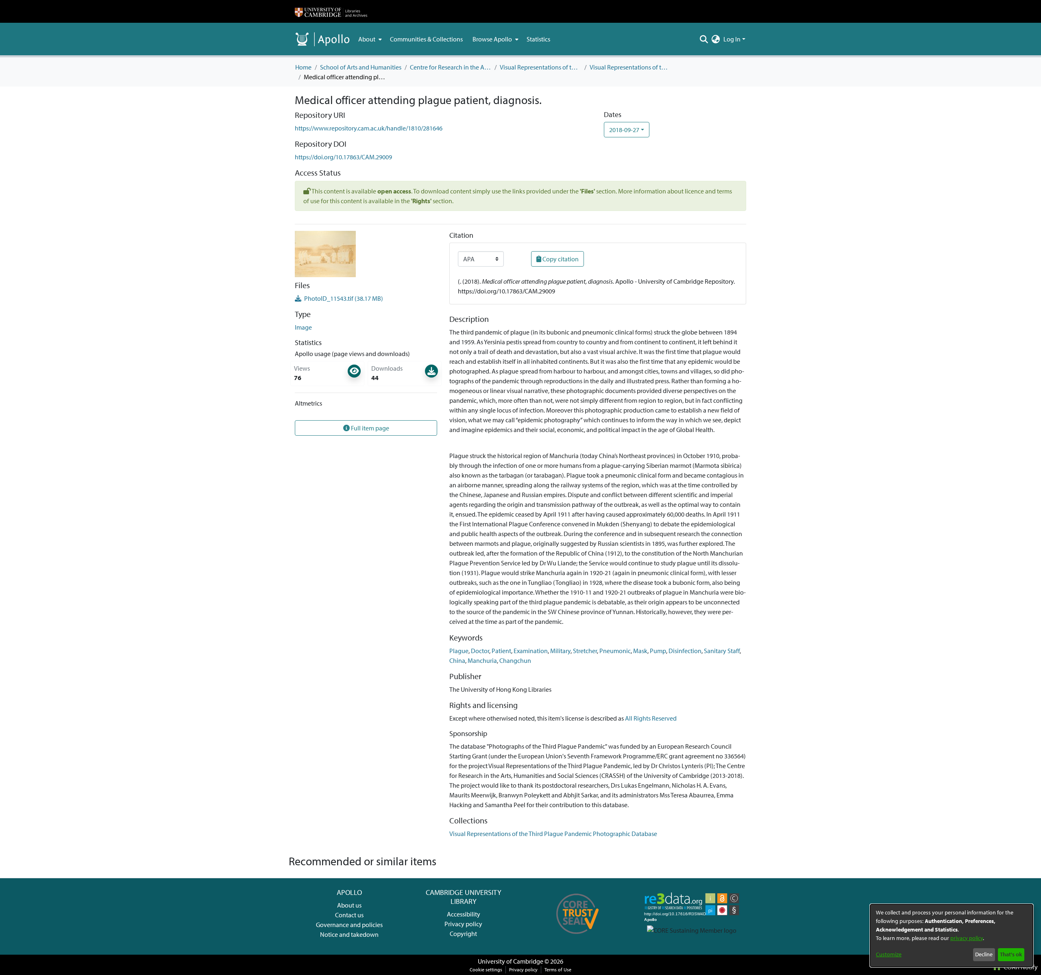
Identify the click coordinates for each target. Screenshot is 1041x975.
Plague (458, 651)
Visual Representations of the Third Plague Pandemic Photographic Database (630, 67)
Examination (531, 651)
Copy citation (560, 259)
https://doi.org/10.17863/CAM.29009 (343, 157)
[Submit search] (704, 39)
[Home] (331, 11)
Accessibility (463, 914)
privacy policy (966, 938)
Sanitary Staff (722, 651)
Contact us (349, 915)
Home (303, 67)
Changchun (515, 660)
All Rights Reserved (651, 718)
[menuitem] (369, 39)
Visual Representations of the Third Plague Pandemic (540, 67)
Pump (658, 651)
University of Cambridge (510, 961)
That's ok (1011, 954)
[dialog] (951, 935)
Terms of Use (557, 969)
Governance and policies (349, 925)
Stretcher (585, 651)
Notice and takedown (349, 934)
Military (560, 651)
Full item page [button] (369, 428)
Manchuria (482, 660)
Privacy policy (463, 924)
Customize (889, 954)
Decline (984, 954)
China (457, 660)
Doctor (480, 651)
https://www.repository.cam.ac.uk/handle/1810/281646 (368, 128)
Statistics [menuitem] (538, 39)
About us (349, 905)
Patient (501, 651)
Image (303, 327)
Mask (640, 651)
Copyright (463, 933)
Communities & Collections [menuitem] (426, 39)
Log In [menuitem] (731, 39)
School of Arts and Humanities (360, 67)
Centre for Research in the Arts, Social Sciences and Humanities (450, 67)
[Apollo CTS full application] (577, 937)
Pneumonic (615, 651)
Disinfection (685, 651)
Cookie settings (486, 969)
